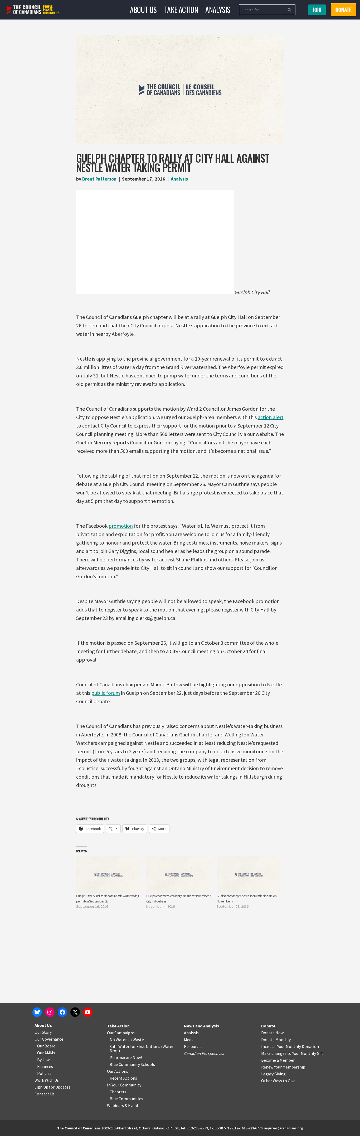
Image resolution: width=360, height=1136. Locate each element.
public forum (105, 693)
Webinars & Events (123, 1105)
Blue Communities (126, 1098)
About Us (143, 9)
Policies (44, 1073)
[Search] (289, 9)
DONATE (343, 10)
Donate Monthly (276, 1039)
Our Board (46, 1045)
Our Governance (49, 1039)
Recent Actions (123, 1078)
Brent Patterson (99, 179)
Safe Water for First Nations (135, 1046)
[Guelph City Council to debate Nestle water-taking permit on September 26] (108, 874)
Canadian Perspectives (204, 1053)
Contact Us (45, 1093)
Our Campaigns (121, 1032)
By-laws (44, 1059)
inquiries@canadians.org (283, 1128)
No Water (119, 1039)
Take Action (181, 9)
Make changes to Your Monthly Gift (292, 1053)
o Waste (136, 1039)
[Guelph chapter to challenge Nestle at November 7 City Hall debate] (178, 874)
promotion (121, 525)
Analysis (217, 9)
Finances (45, 1066)
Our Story (43, 1032)
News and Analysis (201, 1025)
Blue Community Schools (132, 1064)
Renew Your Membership (283, 1067)
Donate (268, 1025)
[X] (75, 1012)
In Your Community (124, 1085)
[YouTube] (88, 1012)
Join (317, 10)
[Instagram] (50, 1012)
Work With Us (47, 1080)
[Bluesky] (37, 1012)
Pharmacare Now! (126, 1057)
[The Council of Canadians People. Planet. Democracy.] (33, 9)
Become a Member (278, 1060)
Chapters (118, 1091)
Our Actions (117, 1071)
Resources (193, 1046)
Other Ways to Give (278, 1080)
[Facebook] (62, 1012)
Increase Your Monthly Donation (290, 1046)
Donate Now (272, 1032)
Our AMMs (46, 1052)
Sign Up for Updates (52, 1087)
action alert (271, 417)
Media (189, 1039)
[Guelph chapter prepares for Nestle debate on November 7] (249, 874)
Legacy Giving (273, 1073)
